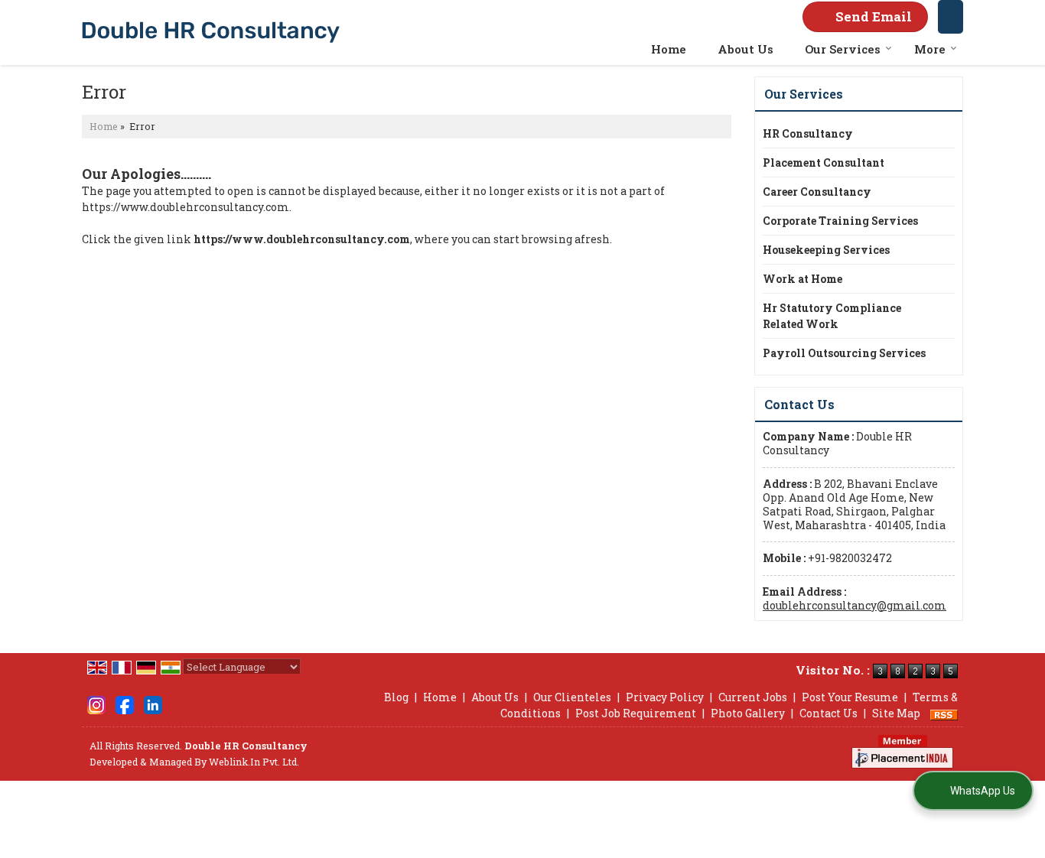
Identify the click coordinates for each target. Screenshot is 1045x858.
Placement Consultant (823, 162)
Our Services (843, 49)
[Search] (950, 17)
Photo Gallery (748, 713)
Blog (396, 697)
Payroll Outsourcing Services (844, 353)
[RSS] (944, 713)
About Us (745, 49)
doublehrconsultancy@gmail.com (854, 605)
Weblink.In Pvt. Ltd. (254, 762)
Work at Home (802, 278)
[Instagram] (96, 704)
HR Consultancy (808, 133)
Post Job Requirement (635, 713)
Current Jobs (752, 697)
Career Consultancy (817, 191)
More (930, 49)
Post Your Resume (850, 697)
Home (668, 49)
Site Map (896, 713)
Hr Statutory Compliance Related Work (832, 316)
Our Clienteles (572, 697)
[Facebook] (125, 704)
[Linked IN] (153, 704)
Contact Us (828, 713)
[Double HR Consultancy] (211, 32)
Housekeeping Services (826, 249)
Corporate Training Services (840, 220)
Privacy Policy (665, 697)
